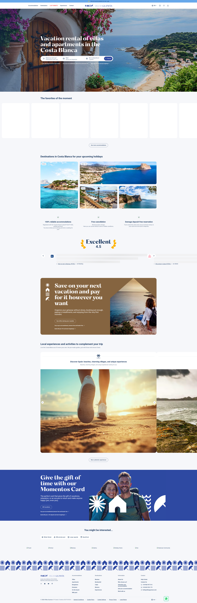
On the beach (75, 590)
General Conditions (79, 599)
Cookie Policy (90, 599)
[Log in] (168, 5)
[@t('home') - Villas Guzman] (98, 6)
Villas (73, 579)
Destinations (43, 5)
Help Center (144, 579)
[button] (42, 402)
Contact (143, 575)
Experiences (63, 5)
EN (154, 599)
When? (67, 57)
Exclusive (74, 587)
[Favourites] (164, 5)
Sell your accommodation (125, 588)
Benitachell (98, 582)
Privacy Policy (113, 599)
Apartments (75, 582)
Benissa (97, 579)
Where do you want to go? (51, 57)
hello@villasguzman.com (150, 590)
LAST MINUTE (54, 5)
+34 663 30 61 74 (147, 587)
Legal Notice (123, 599)
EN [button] (154, 5)
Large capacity (74, 537)
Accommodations (33, 5)
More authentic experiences (98, 460)
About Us (120, 579)
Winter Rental (47, 537)
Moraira (97, 587)
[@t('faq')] (160, 5)
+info (108, 1)
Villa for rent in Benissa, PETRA (66, 264)
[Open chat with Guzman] (166, 598)
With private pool (60, 537)
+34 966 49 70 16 (147, 584)
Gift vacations (46, 507)
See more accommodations (98, 145)
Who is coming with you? (94, 57)
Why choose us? (122, 582)
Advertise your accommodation (122, 585)
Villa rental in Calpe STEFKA (163, 264)
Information (121, 575)
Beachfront (86, 537)
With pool (74, 592)
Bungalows (75, 584)
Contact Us (144, 582)
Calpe (96, 584)
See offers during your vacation (65, 321)
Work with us (121, 591)
